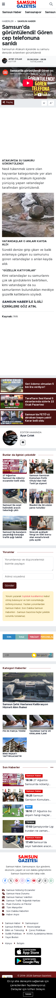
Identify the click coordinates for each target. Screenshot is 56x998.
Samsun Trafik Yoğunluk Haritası (23, 901)
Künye (8, 943)
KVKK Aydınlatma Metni (39, 934)
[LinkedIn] (28, 880)
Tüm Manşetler (14, 907)
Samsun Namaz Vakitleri (19, 897)
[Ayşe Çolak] (10, 437)
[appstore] (28, 952)
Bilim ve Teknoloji (14, 930)
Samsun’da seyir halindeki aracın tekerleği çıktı (12, 508)
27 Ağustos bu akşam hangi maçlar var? (38, 813)
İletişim (20, 943)
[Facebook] (5, 880)
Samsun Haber (11, 12)
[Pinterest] (16, 880)
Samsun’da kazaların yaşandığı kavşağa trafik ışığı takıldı (14, 535)
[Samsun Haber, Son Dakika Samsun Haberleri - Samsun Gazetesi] (26, 4)
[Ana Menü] (3, 4)
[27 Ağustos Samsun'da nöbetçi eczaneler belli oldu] (15, 466)
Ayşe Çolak (27, 435)
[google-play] (28, 961)
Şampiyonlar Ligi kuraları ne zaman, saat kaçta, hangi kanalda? (39, 829)
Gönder (9, 585)
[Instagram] (22, 880)
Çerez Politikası (37, 930)
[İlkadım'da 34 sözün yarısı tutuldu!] (41, 496)
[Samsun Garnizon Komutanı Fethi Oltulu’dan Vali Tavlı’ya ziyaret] (41, 466)
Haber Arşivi (12, 914)
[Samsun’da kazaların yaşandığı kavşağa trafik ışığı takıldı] (15, 522)
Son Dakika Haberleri (17, 911)
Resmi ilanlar (33, 927)
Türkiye (30, 822)
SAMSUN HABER (15, 301)
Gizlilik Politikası (13, 934)
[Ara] (51, 4)
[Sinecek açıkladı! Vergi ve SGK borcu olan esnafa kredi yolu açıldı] (41, 522)
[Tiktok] (39, 880)
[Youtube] (33, 880)
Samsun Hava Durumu (17, 893)
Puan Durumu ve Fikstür (18, 904)
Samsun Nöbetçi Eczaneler (20, 890)
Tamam (28, 994)
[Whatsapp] (51, 880)
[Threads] (45, 880)
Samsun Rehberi (13, 927)
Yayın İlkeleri (11, 937)
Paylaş (9, 102)
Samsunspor (33, 12)
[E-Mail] (22, 442)
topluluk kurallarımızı (33, 596)
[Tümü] (51, 767)
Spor (28, 807)
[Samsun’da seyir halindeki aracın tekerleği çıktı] (15, 496)
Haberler (8, 21)
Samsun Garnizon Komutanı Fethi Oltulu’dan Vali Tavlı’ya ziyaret (37, 798)
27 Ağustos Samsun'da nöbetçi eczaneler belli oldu (14, 478)
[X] (10, 880)
